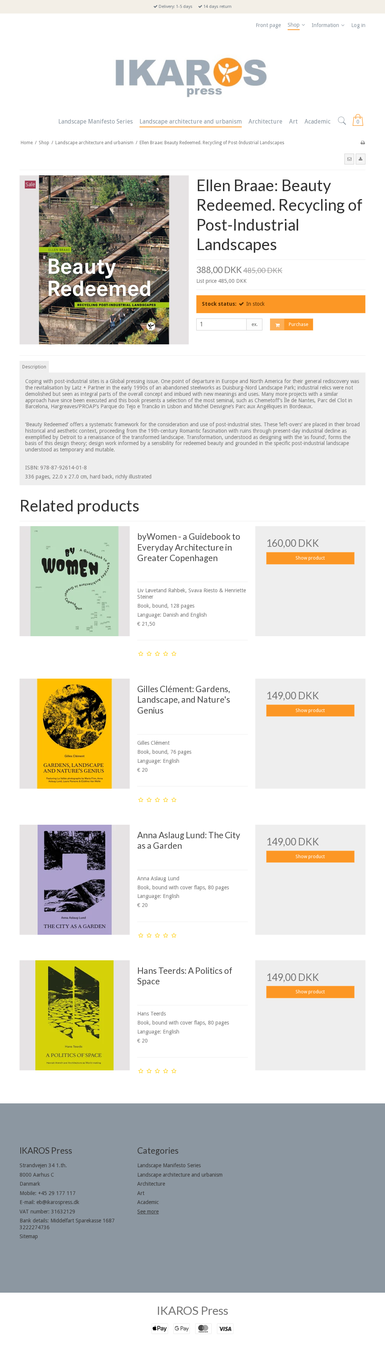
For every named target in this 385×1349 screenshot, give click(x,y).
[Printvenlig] (362, 142)
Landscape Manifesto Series (169, 1165)
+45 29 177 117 (57, 1193)
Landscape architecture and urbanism (180, 1175)
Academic (148, 1202)
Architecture (151, 1184)
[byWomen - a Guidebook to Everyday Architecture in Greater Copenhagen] (75, 581)
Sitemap (29, 1236)
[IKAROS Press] (192, 73)
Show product (310, 558)
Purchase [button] (298, 324)
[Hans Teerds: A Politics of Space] (75, 1015)
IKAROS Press (192, 1310)
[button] (349, 159)
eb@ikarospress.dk (57, 1202)
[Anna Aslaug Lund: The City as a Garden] (75, 880)
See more (148, 1212)
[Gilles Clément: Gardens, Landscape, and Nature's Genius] (75, 734)
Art (140, 1193)
